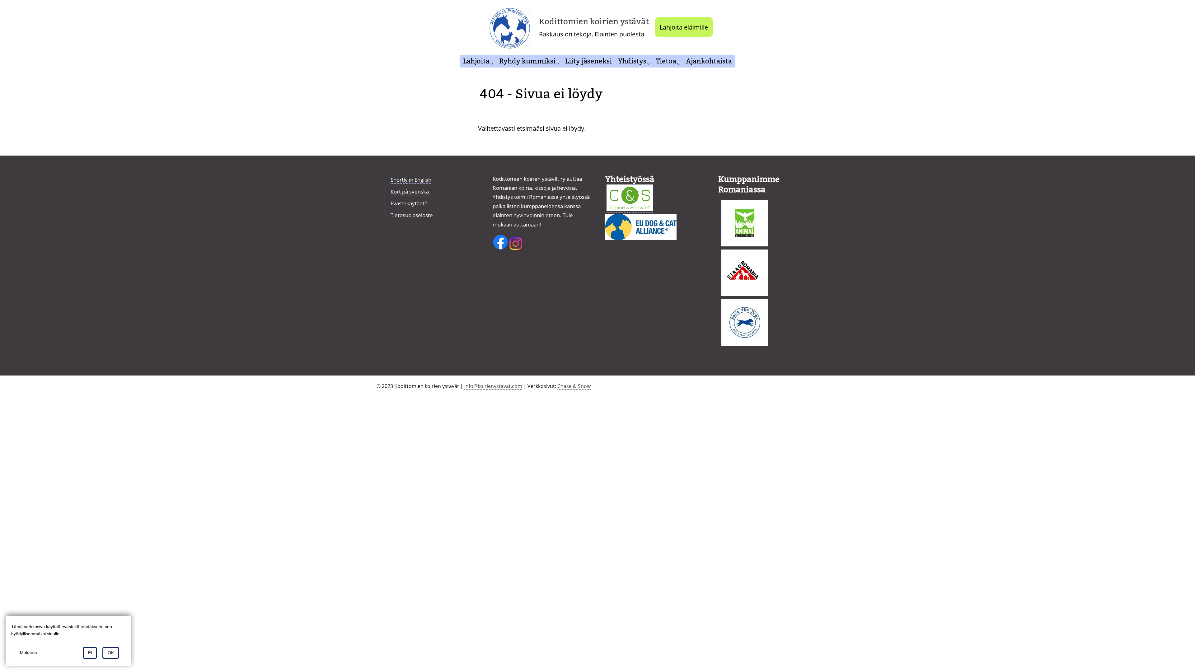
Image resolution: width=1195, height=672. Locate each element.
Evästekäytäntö (409, 203)
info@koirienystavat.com (493, 386)
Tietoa (666, 61)
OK (111, 652)
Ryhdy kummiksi (527, 61)
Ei (90, 652)
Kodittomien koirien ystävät (594, 21)
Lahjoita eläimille (684, 27)
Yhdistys (632, 61)
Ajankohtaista (709, 61)
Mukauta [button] (28, 652)
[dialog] (68, 641)
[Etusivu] (512, 27)
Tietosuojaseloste (412, 215)
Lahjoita (476, 61)
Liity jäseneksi (588, 61)
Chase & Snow (574, 386)
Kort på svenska (410, 191)
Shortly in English (411, 179)
